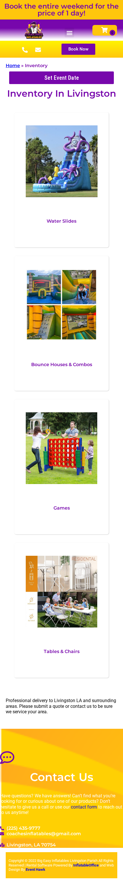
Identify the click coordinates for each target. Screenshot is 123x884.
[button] (69, 32)
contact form (84, 807)
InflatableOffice (86, 865)
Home (13, 65)
